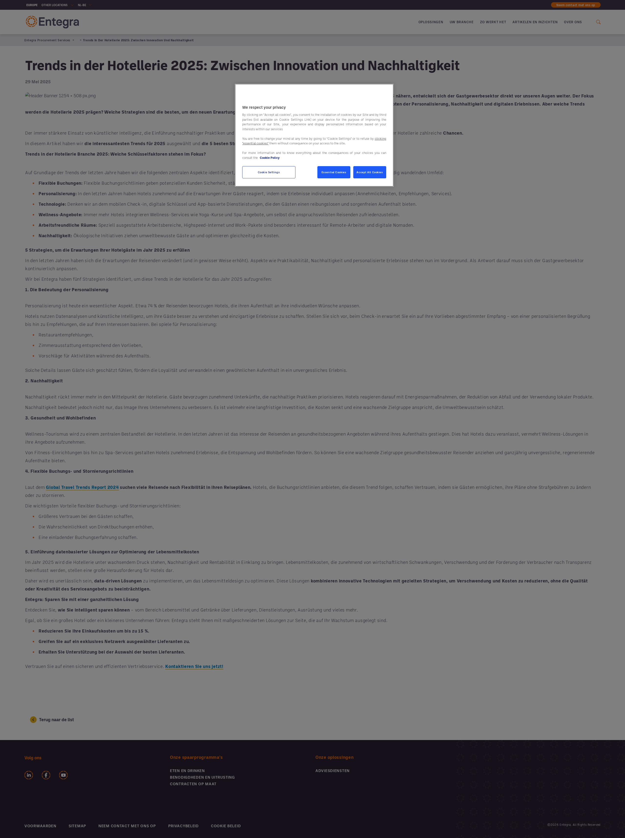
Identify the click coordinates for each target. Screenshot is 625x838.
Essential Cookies (334, 172)
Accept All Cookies (369, 172)
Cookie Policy (270, 158)
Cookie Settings (269, 172)
